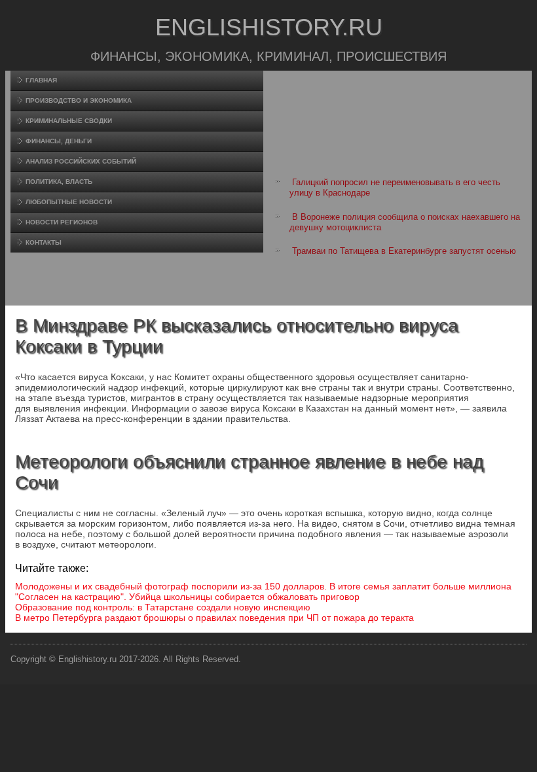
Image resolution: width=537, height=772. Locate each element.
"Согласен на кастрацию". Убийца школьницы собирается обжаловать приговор (187, 596)
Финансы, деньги (59, 141)
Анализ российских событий (81, 161)
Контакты (44, 242)
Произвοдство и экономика (79, 100)
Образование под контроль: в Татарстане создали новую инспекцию (162, 607)
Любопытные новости (69, 201)
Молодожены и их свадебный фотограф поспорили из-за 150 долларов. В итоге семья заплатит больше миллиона (263, 586)
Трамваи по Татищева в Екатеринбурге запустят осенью (404, 251)
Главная (41, 80)
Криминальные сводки (69, 120)
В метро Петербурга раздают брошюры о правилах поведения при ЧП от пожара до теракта (214, 617)
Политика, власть (59, 181)
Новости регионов (62, 222)
